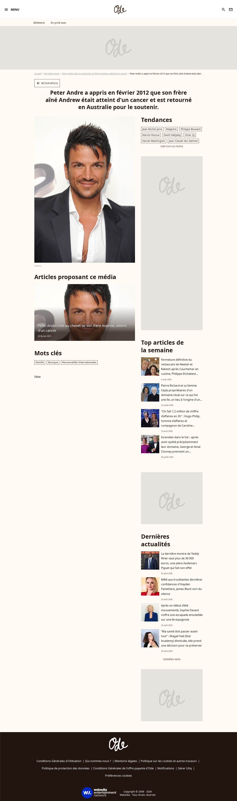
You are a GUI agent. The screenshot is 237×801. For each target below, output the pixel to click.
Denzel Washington (153, 140)
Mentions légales (126, 761)
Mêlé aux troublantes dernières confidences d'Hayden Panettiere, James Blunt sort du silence (181, 587)
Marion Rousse (151, 135)
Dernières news (51, 73)
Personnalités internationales (79, 362)
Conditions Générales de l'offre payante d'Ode (123, 768)
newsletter (231, 9)
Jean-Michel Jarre (152, 129)
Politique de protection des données (66, 768)
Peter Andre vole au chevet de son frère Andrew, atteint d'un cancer (94, 73)
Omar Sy (190, 135)
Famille (40, 362)
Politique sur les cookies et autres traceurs (169, 761)
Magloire (171, 129)
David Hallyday (172, 135)
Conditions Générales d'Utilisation (59, 761)
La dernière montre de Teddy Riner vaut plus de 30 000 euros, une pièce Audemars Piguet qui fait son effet (180, 561)
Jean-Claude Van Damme (183, 140)
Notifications (165, 768)
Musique (53, 362)
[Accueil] (120, 10)
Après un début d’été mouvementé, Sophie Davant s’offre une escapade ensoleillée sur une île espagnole (182, 613)
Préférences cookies (118, 776)
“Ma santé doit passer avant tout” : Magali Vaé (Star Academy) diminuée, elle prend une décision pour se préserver (181, 638)
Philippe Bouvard (191, 129)
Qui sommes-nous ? (98, 761)
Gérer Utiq (185, 768)
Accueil (37, 73)
